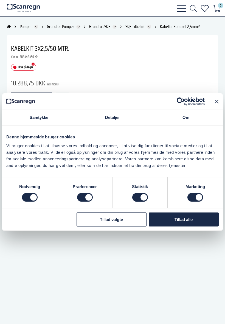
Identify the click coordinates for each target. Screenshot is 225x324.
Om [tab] (185, 117)
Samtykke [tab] (39, 117)
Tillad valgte (111, 219)
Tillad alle (184, 219)
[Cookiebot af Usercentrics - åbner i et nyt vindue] (181, 101)
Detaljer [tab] (112, 117)
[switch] (85, 197)
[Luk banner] (217, 102)
